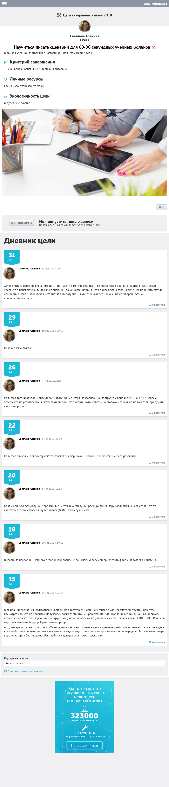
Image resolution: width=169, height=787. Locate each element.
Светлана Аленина (29, 268)
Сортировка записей (16, 658)
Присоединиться (84, 745)
